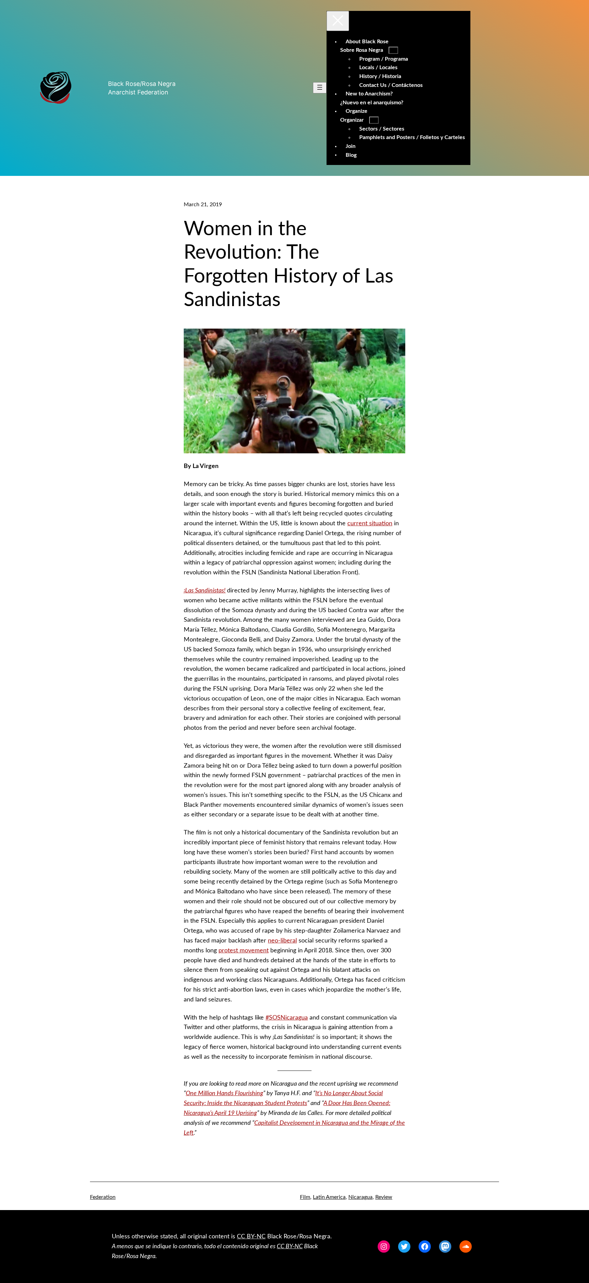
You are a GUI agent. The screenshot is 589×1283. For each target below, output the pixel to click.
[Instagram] (384, 1246)
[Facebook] (425, 1246)
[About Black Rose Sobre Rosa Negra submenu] (393, 50)
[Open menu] (320, 87)
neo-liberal (282, 941)
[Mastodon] (445, 1246)
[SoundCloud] (465, 1246)
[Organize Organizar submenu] (374, 120)
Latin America (329, 1197)
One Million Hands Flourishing (224, 1093)
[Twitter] (404, 1246)
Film (305, 1197)
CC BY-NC (251, 1237)
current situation (369, 523)
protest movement (243, 951)
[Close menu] (338, 21)
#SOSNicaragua (287, 1018)
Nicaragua (360, 1197)
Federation (103, 1197)
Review (383, 1197)
